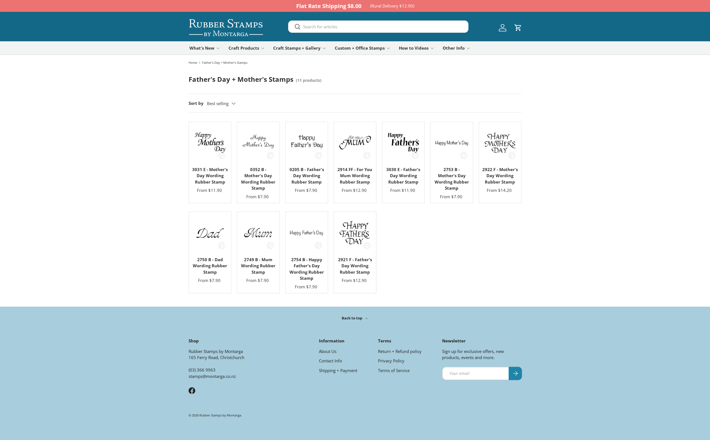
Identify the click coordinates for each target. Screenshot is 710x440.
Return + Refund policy (400, 351)
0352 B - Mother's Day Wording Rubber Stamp (258, 179)
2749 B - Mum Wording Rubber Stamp (258, 266)
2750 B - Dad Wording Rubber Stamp (210, 266)
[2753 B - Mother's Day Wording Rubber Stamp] (451, 143)
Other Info (454, 48)
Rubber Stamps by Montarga (220, 415)
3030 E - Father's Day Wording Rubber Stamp (403, 176)
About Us (327, 351)
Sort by (196, 103)
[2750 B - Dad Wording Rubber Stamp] (210, 233)
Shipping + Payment (338, 370)
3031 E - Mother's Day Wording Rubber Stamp (210, 176)
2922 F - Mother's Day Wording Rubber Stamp (500, 176)
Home (193, 62)
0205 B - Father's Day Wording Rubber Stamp (307, 176)
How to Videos (413, 48)
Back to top (352, 318)
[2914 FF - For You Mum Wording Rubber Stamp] (355, 143)
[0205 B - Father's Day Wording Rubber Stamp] (306, 143)
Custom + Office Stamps (360, 48)
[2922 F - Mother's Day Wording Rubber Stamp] (500, 143)
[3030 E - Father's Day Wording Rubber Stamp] (403, 143)
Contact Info (330, 360)
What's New (201, 48)
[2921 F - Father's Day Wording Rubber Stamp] (355, 233)
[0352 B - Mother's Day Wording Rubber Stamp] (258, 143)
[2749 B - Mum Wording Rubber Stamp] (258, 233)
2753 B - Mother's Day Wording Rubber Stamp (452, 179)
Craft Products (244, 48)
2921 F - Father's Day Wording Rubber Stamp (355, 266)
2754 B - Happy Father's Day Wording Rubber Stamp (307, 269)
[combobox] (378, 27)
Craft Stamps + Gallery (297, 48)
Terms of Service (394, 370)
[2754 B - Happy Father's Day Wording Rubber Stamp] (306, 233)
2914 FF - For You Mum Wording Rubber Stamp (355, 176)
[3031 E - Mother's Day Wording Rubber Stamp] (210, 143)
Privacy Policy (391, 360)
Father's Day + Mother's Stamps (224, 62)
